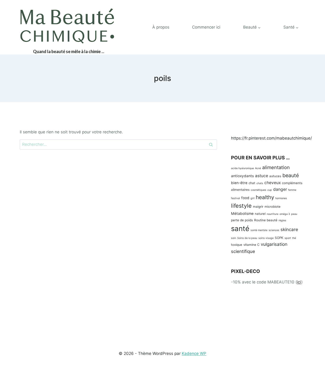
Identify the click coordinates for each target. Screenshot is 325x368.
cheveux (272, 182)
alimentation (276, 167)
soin (233, 238)
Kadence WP (194, 353)
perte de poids (242, 220)
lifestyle (241, 205)
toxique (236, 245)
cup (269, 190)
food (245, 198)
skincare (289, 229)
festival (235, 198)
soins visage (266, 238)
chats (259, 183)
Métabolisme (242, 213)
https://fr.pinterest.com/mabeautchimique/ (271, 138)
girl (253, 198)
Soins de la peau (247, 238)
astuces (275, 176)
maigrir (258, 206)
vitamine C (251, 245)
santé (240, 228)
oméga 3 (285, 214)
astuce (261, 175)
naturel (260, 214)
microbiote (273, 206)
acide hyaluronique (242, 168)
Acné (258, 168)
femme (292, 190)
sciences (274, 230)
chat (252, 183)
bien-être (239, 183)
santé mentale (259, 230)
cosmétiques (258, 190)
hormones (281, 198)
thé (294, 238)
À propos (160, 27)
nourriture (272, 214)
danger (280, 189)
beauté (290, 175)
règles (282, 220)
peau (294, 214)
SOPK (279, 238)
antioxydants (242, 176)
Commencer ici (206, 27)
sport (288, 238)
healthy (265, 197)
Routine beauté (265, 220)
